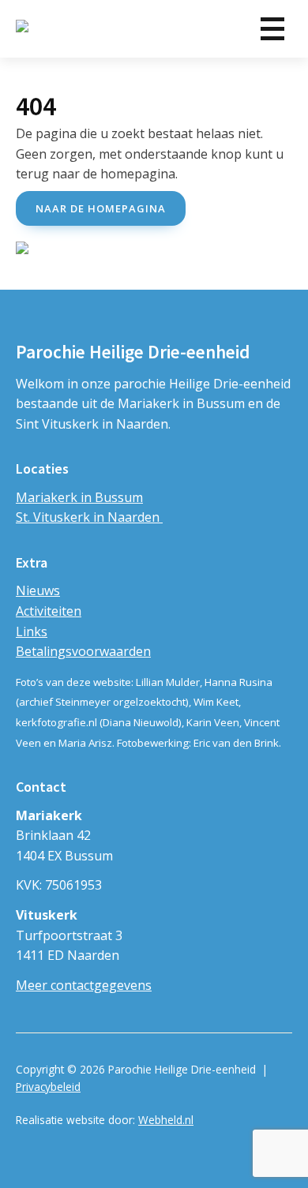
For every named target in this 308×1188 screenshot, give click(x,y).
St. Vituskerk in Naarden (89, 517)
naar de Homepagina (101, 208)
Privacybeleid (48, 1086)
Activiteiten (48, 611)
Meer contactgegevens (84, 985)
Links (31, 631)
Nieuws (38, 590)
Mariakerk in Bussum (79, 497)
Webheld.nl (165, 1119)
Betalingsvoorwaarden (83, 651)
